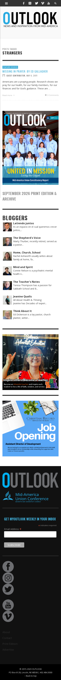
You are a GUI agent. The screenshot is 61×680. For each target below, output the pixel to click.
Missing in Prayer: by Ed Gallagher (25, 71)
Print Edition (10, 644)
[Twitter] (36, 3)
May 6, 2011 (32, 75)
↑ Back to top (31, 676)
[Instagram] (30, 3)
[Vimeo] (42, 3)
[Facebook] (24, 3)
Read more (7, 95)
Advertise (8, 649)
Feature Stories (10, 67)
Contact (7, 638)
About (6, 632)
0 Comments (53, 95)
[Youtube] (49, 3)
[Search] (6, 3)
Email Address (12, 529)
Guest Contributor (16, 75)
